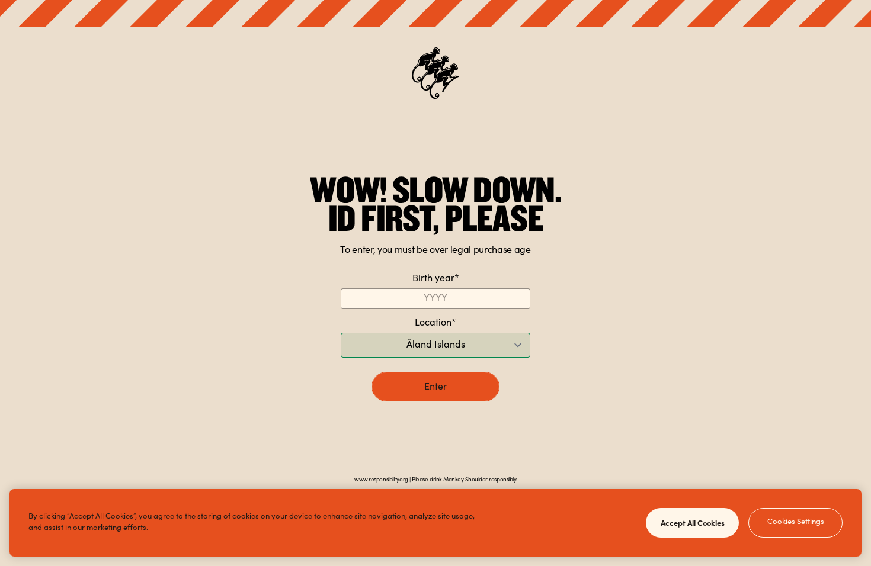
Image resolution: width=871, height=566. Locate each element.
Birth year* (435, 279)
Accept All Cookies (693, 522)
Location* (435, 323)
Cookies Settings (795, 522)
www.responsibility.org (381, 480)
